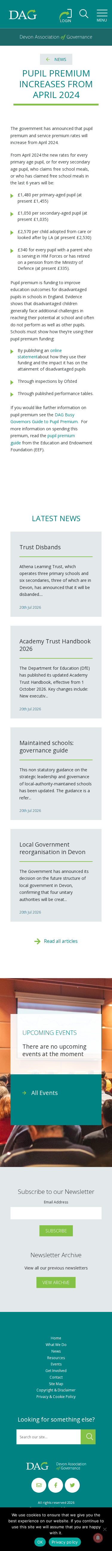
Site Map (56, 1384)
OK (40, 1542)
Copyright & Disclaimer (56, 1390)
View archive (56, 1282)
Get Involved (56, 1370)
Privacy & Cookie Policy (56, 1396)
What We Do (56, 1344)
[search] (84, 16)
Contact (56, 1377)
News (60, 59)
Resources (56, 1358)
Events (56, 1364)
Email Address (56, 1202)
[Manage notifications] (98, 1538)
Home (56, 1338)
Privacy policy (65, 1542)
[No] (105, 1529)
